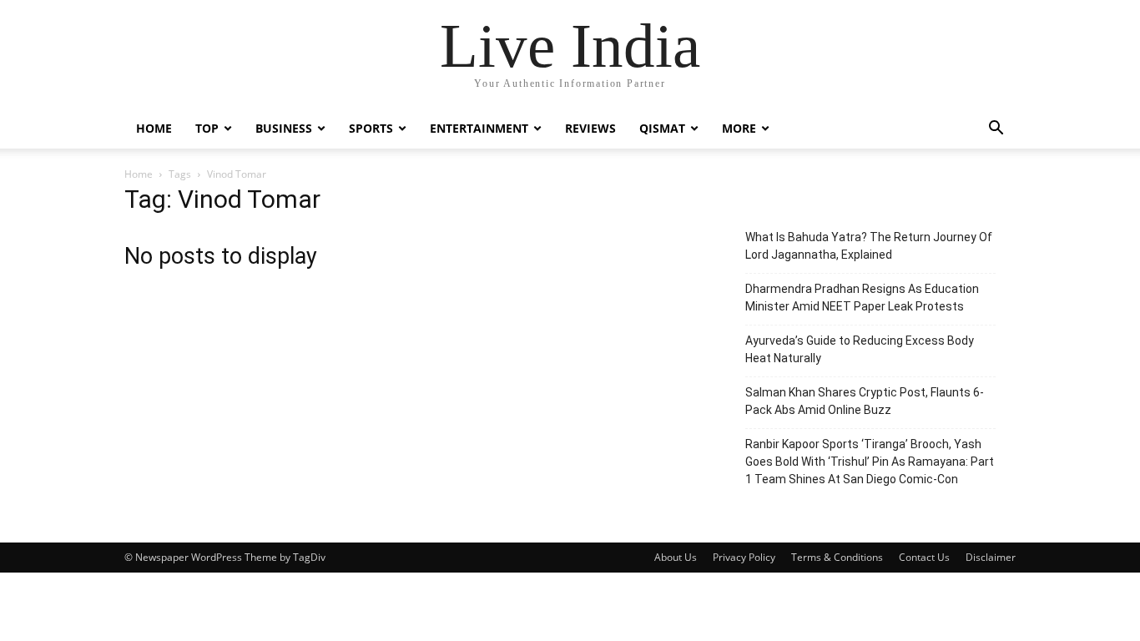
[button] (996, 130)
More (739, 128)
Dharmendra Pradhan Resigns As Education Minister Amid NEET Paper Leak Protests (862, 297)
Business (283, 128)
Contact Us (924, 557)
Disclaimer (991, 557)
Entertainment (479, 128)
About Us (675, 557)
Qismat (662, 128)
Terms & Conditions (837, 557)
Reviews (590, 128)
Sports (371, 128)
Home (154, 128)
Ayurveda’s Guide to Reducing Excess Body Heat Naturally (859, 349)
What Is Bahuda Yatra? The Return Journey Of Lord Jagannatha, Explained (868, 245)
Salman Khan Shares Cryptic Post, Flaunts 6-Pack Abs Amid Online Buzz (864, 401)
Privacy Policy (744, 557)
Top (207, 128)
